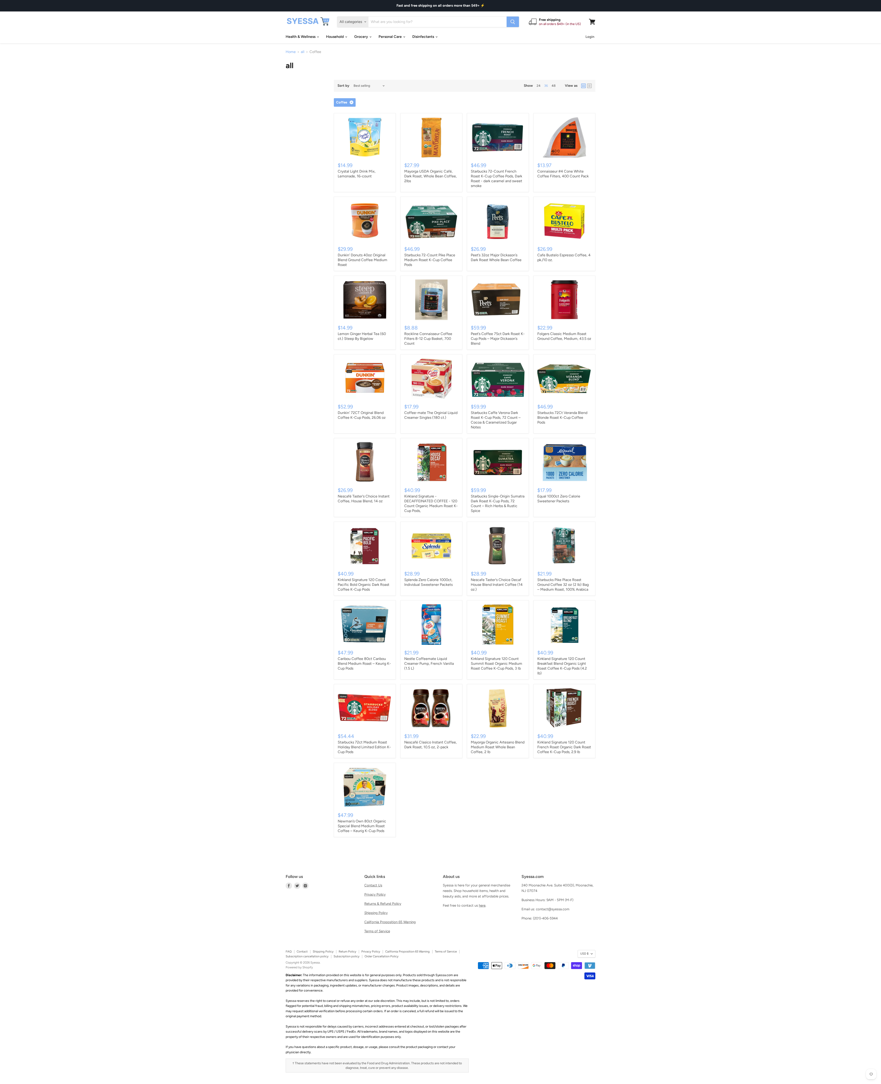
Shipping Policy (376, 913)
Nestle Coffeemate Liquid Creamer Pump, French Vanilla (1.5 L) (429, 664)
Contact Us (373, 885)
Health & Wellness (301, 36)
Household (335, 36)
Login (589, 37)
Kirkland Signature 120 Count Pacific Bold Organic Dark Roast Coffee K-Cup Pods (363, 585)
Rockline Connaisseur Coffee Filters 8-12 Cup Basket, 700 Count (428, 339)
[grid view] (583, 86)
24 (539, 86)
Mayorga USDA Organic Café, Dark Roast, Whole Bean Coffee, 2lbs (430, 176)
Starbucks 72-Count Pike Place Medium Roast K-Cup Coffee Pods (429, 260)
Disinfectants (423, 36)
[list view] (589, 86)
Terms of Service (377, 931)
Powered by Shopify (299, 967)
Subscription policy (347, 956)
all (302, 52)
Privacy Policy (375, 894)
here (482, 905)
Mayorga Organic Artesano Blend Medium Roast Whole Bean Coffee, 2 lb (497, 747)
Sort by (343, 86)
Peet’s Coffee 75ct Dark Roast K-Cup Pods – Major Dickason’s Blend (498, 339)
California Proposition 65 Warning (390, 922)
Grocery (361, 36)
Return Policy (347, 951)
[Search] (513, 22)
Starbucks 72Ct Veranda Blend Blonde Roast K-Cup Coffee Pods (562, 418)
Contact (302, 951)
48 (554, 86)
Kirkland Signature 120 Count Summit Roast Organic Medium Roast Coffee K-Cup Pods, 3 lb (496, 664)
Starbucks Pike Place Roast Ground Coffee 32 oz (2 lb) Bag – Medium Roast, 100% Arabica (563, 585)
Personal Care (391, 36)
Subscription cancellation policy (307, 956)
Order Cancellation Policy (382, 956)
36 (546, 86)
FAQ (289, 951)
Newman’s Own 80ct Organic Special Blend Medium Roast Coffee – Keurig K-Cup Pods (362, 826)
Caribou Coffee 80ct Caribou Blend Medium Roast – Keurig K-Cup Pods (364, 664)
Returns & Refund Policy (382, 904)
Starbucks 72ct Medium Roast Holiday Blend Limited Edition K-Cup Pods (364, 747)
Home (291, 52)
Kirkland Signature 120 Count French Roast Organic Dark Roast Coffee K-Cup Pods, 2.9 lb (564, 747)
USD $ (584, 953)
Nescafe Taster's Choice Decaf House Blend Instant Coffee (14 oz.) (497, 585)
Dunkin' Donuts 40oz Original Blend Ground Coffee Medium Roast (362, 260)
